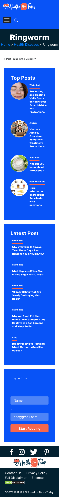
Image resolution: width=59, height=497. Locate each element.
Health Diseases (26, 44)
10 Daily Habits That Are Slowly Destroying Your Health (26, 295)
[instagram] (21, 451)
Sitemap (37, 478)
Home (5, 44)
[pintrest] (46, 451)
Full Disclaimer (16, 478)
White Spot (35, 85)
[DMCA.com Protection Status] (17, 482)
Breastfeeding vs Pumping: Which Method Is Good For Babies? (28, 347)
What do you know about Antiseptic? (37, 167)
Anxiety (33, 123)
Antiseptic (34, 157)
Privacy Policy (36, 473)
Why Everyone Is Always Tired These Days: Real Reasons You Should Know (28, 250)
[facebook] (12, 451)
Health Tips (17, 240)
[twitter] (35, 451)
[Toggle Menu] (7, 19)
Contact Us (13, 473)
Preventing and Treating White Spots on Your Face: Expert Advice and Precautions (38, 101)
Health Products (37, 181)
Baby (14, 337)
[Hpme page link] (19, 6)
